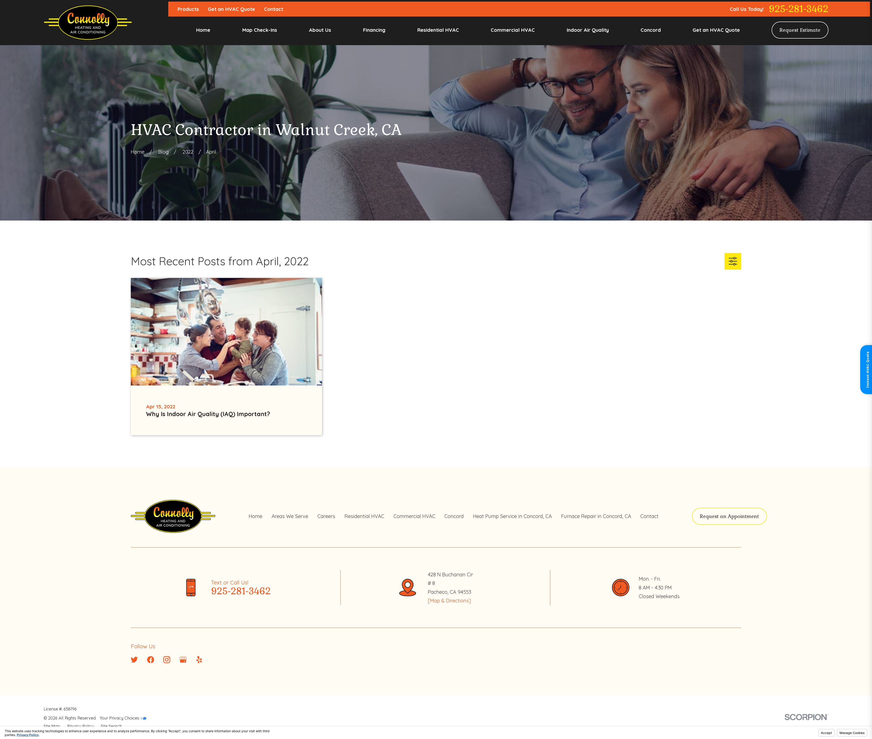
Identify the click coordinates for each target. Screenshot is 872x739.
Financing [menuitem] (374, 30)
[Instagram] (166, 659)
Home (255, 516)
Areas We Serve (290, 516)
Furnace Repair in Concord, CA (596, 516)
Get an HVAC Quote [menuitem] (716, 30)
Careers (326, 516)
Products (188, 9)
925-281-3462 (798, 9)
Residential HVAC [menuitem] (438, 30)
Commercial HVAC (414, 516)
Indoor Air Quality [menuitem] (588, 30)
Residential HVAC (364, 516)
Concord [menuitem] (651, 30)
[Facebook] (150, 659)
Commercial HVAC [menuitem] (513, 30)
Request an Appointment (729, 516)
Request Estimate (800, 30)
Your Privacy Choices (120, 718)
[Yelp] (199, 659)
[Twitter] (134, 659)
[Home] (88, 22)
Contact (273, 9)
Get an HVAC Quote (231, 9)
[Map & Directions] (449, 600)
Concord (454, 516)
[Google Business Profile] (183, 659)
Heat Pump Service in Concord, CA (512, 516)
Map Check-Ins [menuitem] (259, 30)
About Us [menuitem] (320, 30)
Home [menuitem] (203, 30)
